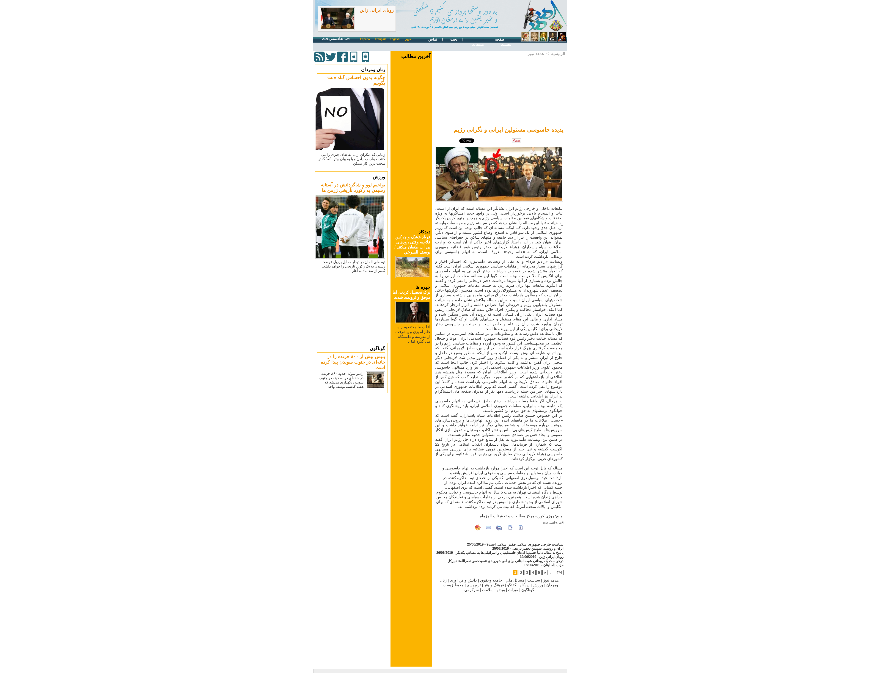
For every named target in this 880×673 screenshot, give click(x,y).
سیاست (533, 580)
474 (559, 572)
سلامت (487, 590)
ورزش (379, 176)
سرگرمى (471, 590)
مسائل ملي (515, 580)
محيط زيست (453, 585)
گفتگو (511, 585)
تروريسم (474, 585)
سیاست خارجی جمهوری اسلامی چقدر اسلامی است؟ (525, 544)
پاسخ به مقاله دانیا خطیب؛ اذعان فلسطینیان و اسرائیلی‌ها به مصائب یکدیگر (510, 552)
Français (380, 39)
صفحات (478, 45)
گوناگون (377, 348)
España (365, 39)
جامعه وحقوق (491, 580)
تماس (433, 39)
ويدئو (501, 590)
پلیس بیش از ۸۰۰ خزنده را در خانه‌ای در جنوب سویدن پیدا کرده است (353, 362)
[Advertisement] (351, 309)
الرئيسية (558, 53)
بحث (454, 39)
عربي (408, 39)
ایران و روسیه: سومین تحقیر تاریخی (538, 548)
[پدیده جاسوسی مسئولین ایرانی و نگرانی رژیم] (499, 147)
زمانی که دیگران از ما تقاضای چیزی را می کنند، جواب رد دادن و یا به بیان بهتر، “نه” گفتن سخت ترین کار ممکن (351, 159)
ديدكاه (525, 585)
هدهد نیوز (536, 53)
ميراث (513, 590)
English (394, 39)
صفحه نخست (503, 42)
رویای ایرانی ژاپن (377, 10)
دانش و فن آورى (463, 580)
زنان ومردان (373, 69)
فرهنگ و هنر (494, 585)
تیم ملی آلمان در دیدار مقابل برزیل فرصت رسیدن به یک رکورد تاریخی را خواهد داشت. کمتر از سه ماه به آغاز (353, 266)
